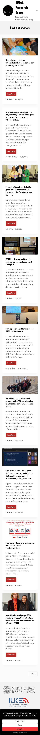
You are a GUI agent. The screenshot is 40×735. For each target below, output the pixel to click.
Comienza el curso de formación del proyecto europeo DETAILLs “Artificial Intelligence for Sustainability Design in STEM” (20, 474)
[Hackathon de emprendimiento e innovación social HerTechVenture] (20, 529)
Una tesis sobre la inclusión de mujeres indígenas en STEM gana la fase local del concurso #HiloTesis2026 (20, 116)
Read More (11, 94)
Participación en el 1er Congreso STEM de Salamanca (19, 330)
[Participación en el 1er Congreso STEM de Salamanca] (20, 315)
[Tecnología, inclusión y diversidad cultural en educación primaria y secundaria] (20, 46)
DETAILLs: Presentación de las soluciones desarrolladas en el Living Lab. (19, 262)
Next (32, 674)
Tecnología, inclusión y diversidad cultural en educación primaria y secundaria (20, 63)
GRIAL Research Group (21, 7)
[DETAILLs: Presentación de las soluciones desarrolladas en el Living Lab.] (20, 246)
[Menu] (37, 11)
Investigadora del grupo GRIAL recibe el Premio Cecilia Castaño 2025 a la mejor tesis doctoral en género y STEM (20, 619)
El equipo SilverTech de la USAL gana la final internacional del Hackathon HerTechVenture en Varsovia (19, 191)
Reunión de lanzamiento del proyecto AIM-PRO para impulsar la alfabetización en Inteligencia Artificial (19, 402)
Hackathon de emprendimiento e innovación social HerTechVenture (20, 545)
